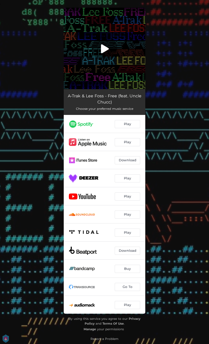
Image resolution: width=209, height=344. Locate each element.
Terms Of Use (113, 323)
